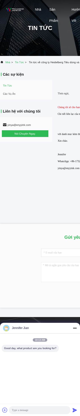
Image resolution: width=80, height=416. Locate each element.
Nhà (38, 9)
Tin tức (19, 62)
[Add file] (4, 410)
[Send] (75, 410)
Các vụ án (9, 93)
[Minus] (75, 328)
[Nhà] (15, 9)
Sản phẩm (53, 11)
